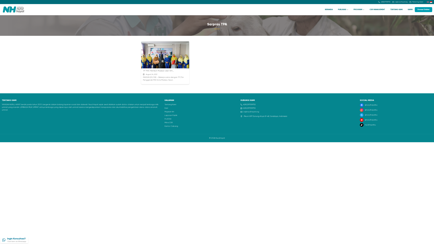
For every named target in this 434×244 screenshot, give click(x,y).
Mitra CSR (169, 123)
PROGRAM (358, 9)
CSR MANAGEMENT (377, 9)
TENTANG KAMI (396, 9)
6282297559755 (249, 105)
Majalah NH (169, 112)
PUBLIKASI (342, 9)
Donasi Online (423, 10)
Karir (166, 108)
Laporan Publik (171, 115)
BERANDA (329, 9)
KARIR (410, 9)
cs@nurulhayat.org (251, 112)
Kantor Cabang (171, 126)
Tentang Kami (170, 105)
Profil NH (168, 119)
